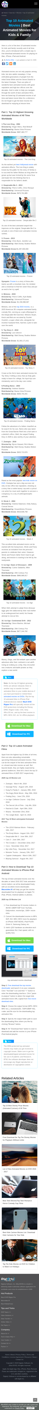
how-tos (12, 13)
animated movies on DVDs (14, 696)
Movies (19, 13)
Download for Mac (21, 726)
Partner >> (4, 1346)
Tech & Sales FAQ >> (8, 1337)
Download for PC (21, 734)
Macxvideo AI (5, 1300)
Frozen (13, 281)
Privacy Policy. (19, 1408)
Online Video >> (6, 1322)
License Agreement (16, 1357)
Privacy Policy (20, 1354)
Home (5, 13)
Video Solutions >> (7, 1315)
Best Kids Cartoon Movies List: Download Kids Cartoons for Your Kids (19, 1233)
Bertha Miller (10, 60)
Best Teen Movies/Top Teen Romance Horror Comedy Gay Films (17, 1202)
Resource (28, 1357)
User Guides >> (6, 1340)
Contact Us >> (5, 1343)
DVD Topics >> (6, 1312)
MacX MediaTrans (7, 1304)
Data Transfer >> (6, 1318)
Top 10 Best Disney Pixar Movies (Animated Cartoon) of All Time (15, 1107)
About (12, 1354)
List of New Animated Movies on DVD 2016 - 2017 (19, 1170)
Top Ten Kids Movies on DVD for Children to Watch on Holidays (19, 1265)
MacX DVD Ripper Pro (8, 1297)
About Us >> (5, 1333)
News (34, 1357)
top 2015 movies (23, 307)
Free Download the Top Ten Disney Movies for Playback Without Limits (19, 1138)
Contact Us (19, 1359)
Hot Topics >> (5, 1325)
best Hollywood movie (24, 165)
